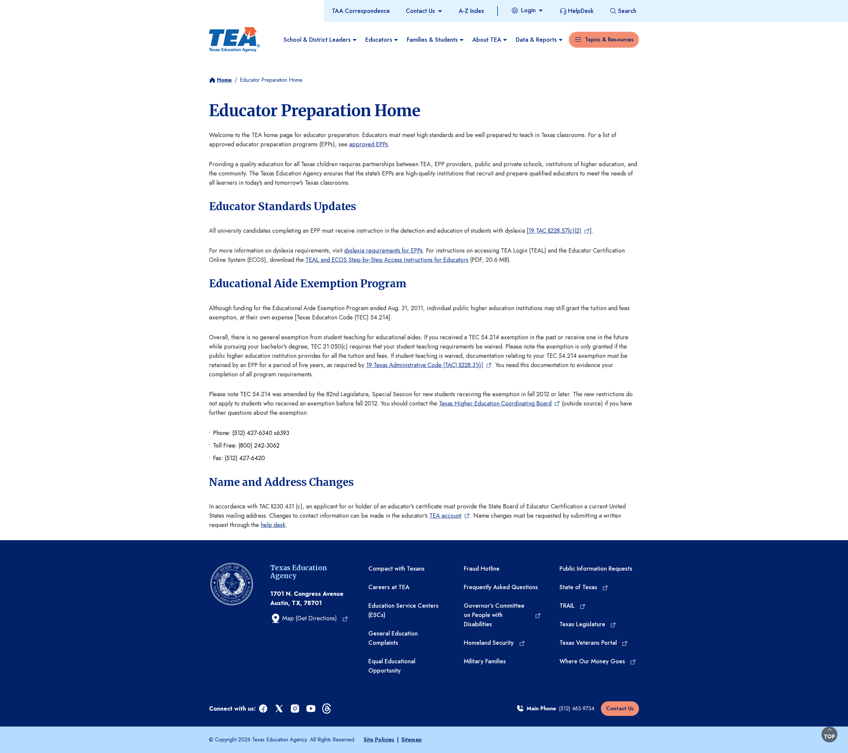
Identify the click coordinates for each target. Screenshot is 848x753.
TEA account (445, 515)
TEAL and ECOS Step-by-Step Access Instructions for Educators (386, 260)
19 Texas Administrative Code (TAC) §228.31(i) (424, 365)
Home (224, 80)
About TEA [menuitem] (486, 39)
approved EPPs (368, 144)
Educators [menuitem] (378, 39)
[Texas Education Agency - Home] (234, 39)
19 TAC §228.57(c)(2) (554, 230)
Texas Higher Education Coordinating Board (495, 403)
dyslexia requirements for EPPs (383, 250)
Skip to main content (27, 6)
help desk (273, 525)
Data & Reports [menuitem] (536, 39)
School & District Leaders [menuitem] (317, 39)
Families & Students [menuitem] (432, 39)
